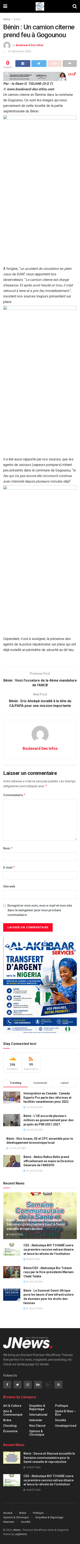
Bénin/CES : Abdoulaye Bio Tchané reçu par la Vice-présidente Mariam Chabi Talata (48, 1272)
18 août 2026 (32, 1259)
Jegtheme (21, 1534)
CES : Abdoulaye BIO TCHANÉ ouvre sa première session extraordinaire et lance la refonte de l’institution (48, 1249)
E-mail (9, 867)
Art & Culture (12, 1405)
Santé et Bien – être (65, 1413)
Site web (9, 886)
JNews (17, 1529)
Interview (35, 1420)
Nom (8, 848)
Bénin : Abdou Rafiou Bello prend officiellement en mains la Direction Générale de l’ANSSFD (48, 1161)
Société (60, 1420)
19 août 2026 (15, 1234)
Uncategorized (65, 1425)
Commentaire (14, 795)
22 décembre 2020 (19, 51)
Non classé (37, 1425)
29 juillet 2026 (34, 1282)
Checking (10, 1425)
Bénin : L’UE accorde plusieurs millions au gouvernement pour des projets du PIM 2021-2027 (48, 1120)
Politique (61, 1405)
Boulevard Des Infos (29, 45)
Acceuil (7, 1512)
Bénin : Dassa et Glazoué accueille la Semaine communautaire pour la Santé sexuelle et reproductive (35, 1224)
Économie (10, 1431)
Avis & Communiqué (12, 1413)
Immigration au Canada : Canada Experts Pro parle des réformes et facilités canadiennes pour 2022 (47, 1097)
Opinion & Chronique (36, 1432)
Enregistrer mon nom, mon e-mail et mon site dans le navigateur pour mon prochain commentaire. (39, 910)
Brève (17, 19)
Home (6, 19)
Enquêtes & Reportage (37, 1407)
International (38, 1414)
